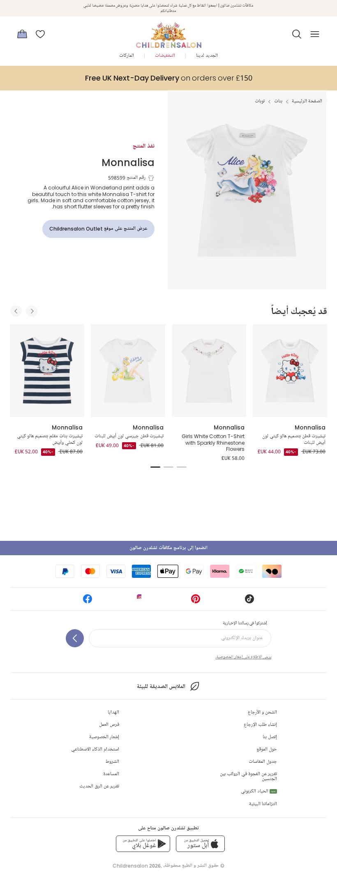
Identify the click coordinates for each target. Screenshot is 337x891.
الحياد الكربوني (258, 791)
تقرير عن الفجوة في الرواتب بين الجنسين (248, 777)
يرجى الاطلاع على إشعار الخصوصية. (243, 657)
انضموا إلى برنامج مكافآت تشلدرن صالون (168, 548)
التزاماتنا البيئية (263, 804)
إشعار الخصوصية (104, 737)
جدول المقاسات (263, 761)
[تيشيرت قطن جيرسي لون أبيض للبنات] (128, 370)
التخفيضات (165, 55)
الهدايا (113, 712)
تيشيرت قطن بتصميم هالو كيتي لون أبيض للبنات (293, 439)
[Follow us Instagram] (141, 601)
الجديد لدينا (207, 55)
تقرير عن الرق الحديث (99, 786)
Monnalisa (128, 162)
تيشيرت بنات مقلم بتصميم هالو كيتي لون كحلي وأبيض (50, 439)
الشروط (112, 761)
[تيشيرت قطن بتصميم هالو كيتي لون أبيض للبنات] (290, 370)
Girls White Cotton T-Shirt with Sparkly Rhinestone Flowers (213, 442)
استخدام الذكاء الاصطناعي (95, 749)
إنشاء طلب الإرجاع (260, 724)
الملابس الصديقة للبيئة (160, 686)
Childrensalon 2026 (137, 865)
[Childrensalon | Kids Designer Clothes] (168, 32)
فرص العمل (109, 724)
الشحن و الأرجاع (262, 712)
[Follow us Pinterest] (195, 601)
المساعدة (111, 774)
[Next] (31, 311)
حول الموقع (266, 749)
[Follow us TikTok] (249, 601)
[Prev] (16, 311)
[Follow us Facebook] (87, 601)
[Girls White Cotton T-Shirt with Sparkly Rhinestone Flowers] (209, 370)
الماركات (126, 55)
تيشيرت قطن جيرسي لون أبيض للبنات (129, 436)
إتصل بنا (270, 737)
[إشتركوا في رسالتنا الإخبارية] (75, 638)
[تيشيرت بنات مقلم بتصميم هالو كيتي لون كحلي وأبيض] (47, 370)
